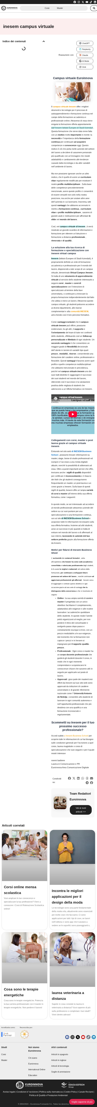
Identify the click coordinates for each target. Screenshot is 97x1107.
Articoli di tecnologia (60, 1066)
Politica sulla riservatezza (51, 1092)
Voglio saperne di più (81, 1102)
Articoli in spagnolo (59, 1054)
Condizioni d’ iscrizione (27, 1092)
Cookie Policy (70, 1092)
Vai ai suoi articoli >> (81, 810)
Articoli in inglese (58, 1060)
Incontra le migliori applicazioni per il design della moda (67, 896)
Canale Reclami (86, 1092)
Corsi (47, 8)
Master (60, 8)
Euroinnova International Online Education (36, 1069)
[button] (43, 41)
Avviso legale (9, 1092)
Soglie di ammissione (60, 1072)
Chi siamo (32, 1058)
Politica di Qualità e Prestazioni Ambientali (48, 1095)
